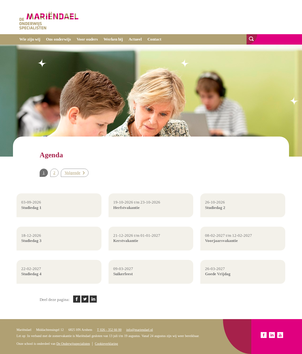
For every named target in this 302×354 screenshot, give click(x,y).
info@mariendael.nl (139, 330)
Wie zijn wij (29, 39)
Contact (154, 39)
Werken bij (113, 39)
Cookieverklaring (106, 344)
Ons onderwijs (58, 39)
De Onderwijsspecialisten (73, 344)
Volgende (72, 173)
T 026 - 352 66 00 (109, 330)
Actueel (135, 39)
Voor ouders (87, 39)
